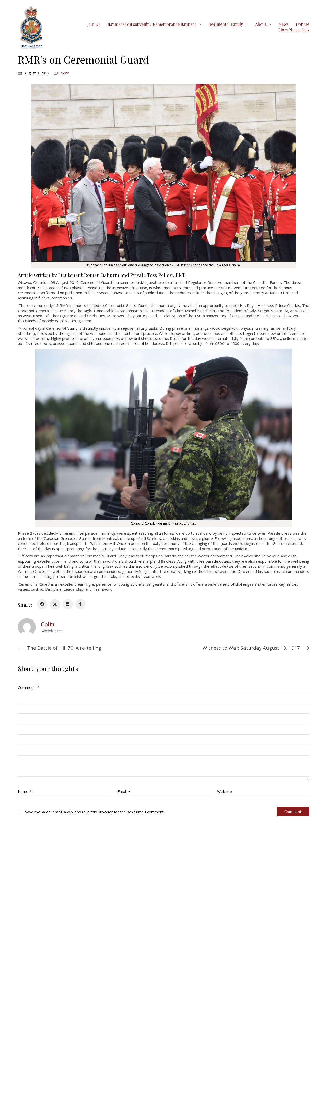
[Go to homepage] (31, 27)
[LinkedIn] (68, 604)
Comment (28, 687)
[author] (27, 627)
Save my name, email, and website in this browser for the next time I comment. (95, 811)
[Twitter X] (55, 604)
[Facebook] (42, 604)
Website (224, 791)
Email (124, 791)
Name (25, 791)
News (65, 73)
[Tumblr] (80, 604)
